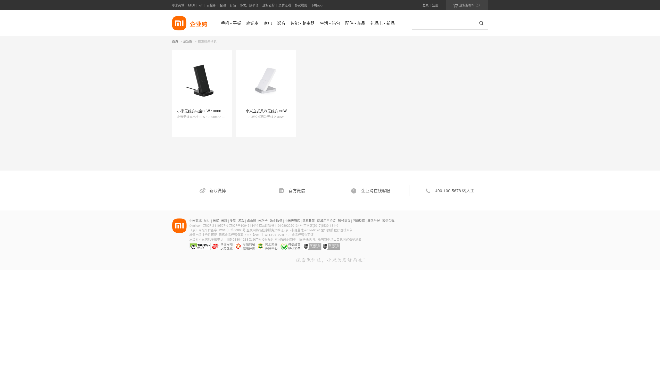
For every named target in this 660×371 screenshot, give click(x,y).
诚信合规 (388, 220)
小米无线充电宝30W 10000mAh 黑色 (207, 110)
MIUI (191, 5)
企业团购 (268, 5)
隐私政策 (308, 220)
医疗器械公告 (343, 230)
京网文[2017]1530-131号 (320, 225)
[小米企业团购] (179, 23)
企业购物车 (467, 5)
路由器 (251, 220)
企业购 (187, 41)
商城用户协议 (326, 220)
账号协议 (344, 220)
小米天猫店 (292, 220)
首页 (175, 41)
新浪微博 (217, 190)
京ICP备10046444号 (243, 225)
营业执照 (327, 230)
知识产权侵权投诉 (261, 239)
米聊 (224, 220)
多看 (233, 220)
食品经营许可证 (303, 234)
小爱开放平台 (249, 5)
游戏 (241, 220)
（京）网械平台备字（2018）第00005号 (217, 230)
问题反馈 (359, 220)
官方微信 (296, 190)
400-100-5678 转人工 (454, 190)
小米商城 (178, 5)
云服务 (211, 5)
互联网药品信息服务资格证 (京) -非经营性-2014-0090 (283, 230)
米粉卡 (263, 220)
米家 (216, 220)
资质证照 (284, 5)
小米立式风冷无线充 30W (266, 110)
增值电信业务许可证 (203, 234)
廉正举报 (373, 220)
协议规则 (301, 5)
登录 (426, 5)
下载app (317, 5)
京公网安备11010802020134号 (281, 225)
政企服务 (276, 220)
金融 (223, 5)
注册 (435, 5)
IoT (201, 5)
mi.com (197, 225)
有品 (233, 5)
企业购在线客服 (375, 190)
